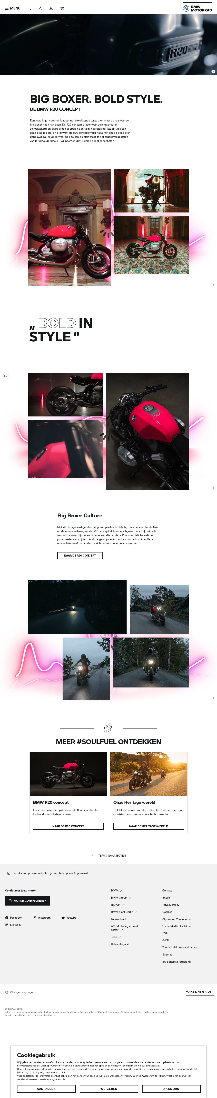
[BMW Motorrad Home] (197, 8)
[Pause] (213, 72)
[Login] (51, 7)
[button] (13, 8)
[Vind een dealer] (40, 7)
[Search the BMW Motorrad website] (29, 7)
